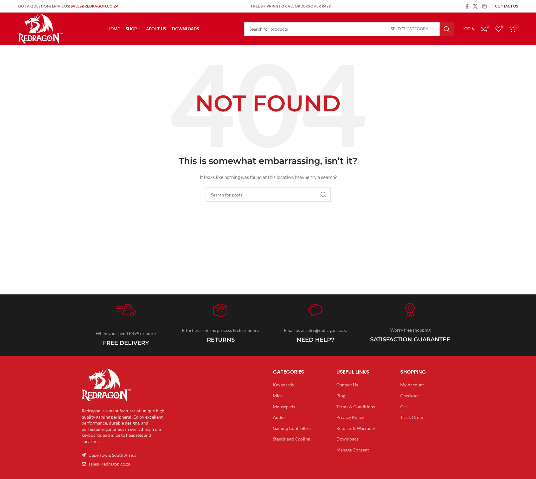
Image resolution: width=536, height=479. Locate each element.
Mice (278, 395)
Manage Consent (352, 449)
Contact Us (347, 384)
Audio (279, 417)
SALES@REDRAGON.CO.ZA (95, 6)
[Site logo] (40, 28)
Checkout (409, 395)
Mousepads (284, 406)
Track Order (412, 417)
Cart (404, 406)
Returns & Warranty (355, 428)
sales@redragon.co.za (109, 463)
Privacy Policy (350, 417)
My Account (412, 384)
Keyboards (283, 384)
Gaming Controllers (292, 428)
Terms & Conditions (355, 406)
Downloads (347, 438)
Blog (340, 395)
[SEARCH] (447, 29)
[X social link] (475, 6)
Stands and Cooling (291, 438)
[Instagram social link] (484, 6)
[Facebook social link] (467, 6)
